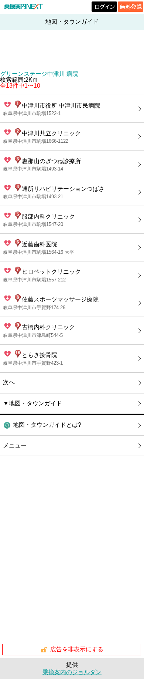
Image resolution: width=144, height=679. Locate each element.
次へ (9, 382)
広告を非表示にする (76, 649)
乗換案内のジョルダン (72, 672)
